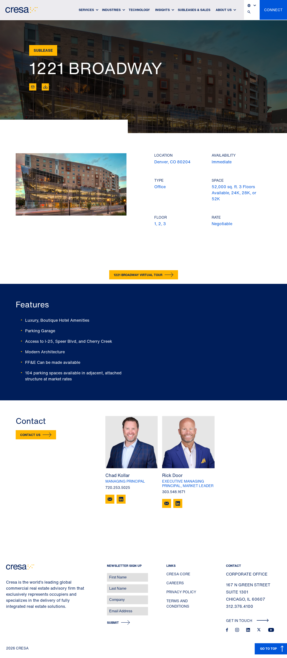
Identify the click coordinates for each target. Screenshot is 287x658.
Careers (175, 583)
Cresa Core (178, 574)
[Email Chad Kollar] (109, 499)
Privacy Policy (181, 592)
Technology (139, 9)
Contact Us (30, 434)
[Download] (45, 87)
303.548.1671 (173, 491)
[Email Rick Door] (166, 503)
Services (86, 9)
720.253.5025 (117, 487)
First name (8, 575)
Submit (113, 623)
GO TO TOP (268, 648)
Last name (8, 586)
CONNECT (273, 10)
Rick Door (172, 475)
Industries (111, 9)
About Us (224, 9)
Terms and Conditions (177, 603)
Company (8, 597)
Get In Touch (239, 620)
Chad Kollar (117, 475)
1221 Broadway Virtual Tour (138, 274)
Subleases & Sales (194, 9)
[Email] (32, 87)
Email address (11, 609)
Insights (162, 9)
